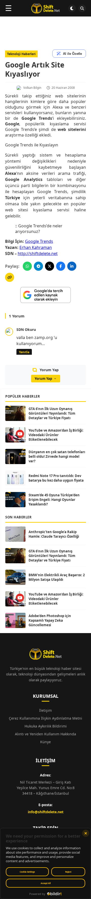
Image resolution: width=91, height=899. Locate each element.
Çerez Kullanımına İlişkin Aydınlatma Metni (45, 718)
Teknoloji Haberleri (21, 54)
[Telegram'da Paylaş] (38, 266)
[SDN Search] (82, 8)
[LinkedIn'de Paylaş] (71, 266)
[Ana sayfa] (45, 8)
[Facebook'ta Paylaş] (60, 266)
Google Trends (39, 241)
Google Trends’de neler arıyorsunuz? (38, 228)
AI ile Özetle (72, 54)
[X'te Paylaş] (49, 266)
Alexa (58, 107)
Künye (45, 741)
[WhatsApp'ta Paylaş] (27, 266)
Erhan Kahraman (35, 247)
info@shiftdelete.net (45, 811)
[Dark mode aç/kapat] (72, 8)
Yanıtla (24, 352)
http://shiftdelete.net (38, 253)
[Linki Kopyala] (9, 277)
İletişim (45, 710)
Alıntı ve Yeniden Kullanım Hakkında (45, 734)
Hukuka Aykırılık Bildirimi (46, 726)
